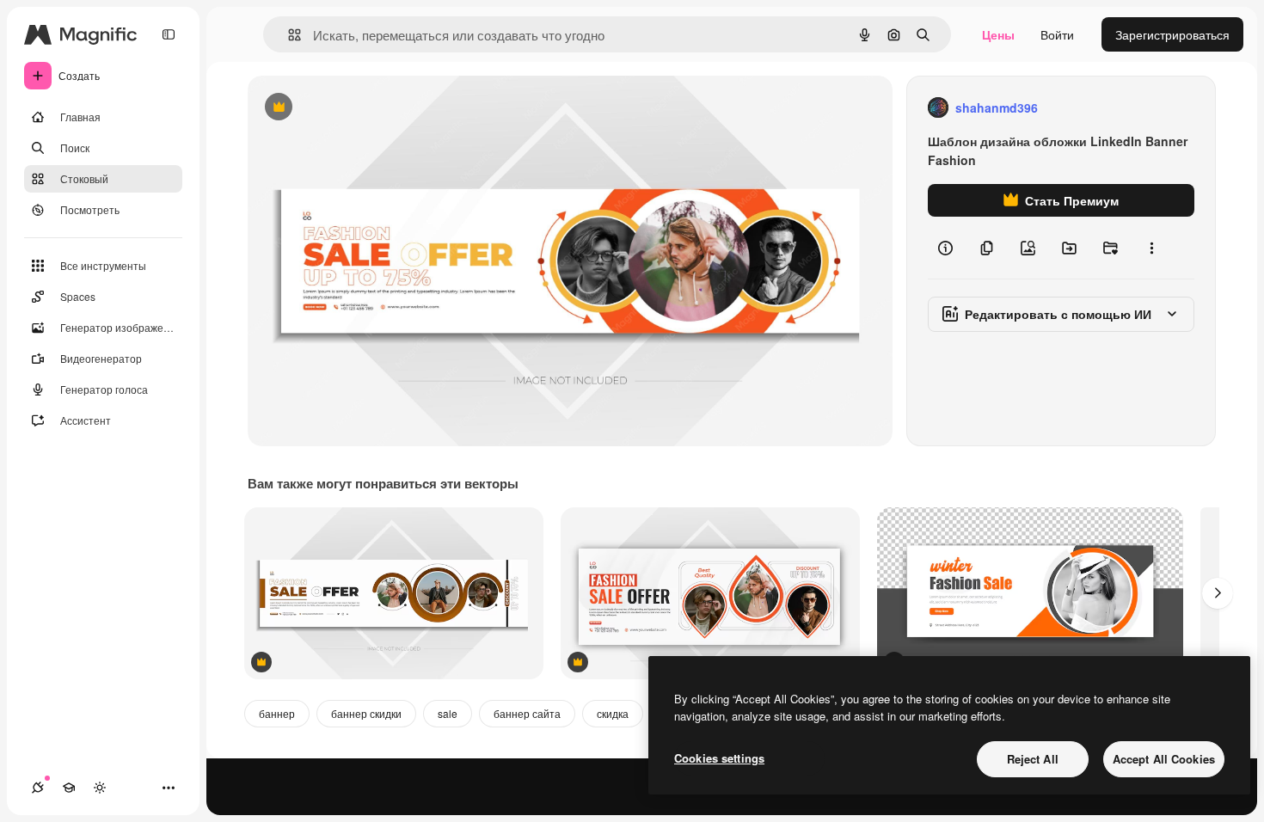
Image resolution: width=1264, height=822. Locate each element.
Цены (998, 34)
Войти (1057, 34)
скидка (613, 713)
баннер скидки (366, 713)
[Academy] (69, 787)
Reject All (1032, 759)
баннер (277, 713)
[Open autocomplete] (287, 34)
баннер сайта (527, 713)
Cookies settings (719, 758)
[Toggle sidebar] (168, 34)
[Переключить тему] (100, 787)
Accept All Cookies (1164, 759)
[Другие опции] (1151, 247)
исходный (363, 108)
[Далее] (1217, 593)
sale (447, 713)
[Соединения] (38, 787)
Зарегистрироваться (1172, 34)
